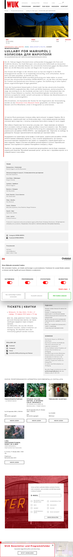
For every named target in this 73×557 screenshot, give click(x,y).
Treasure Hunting (58, 399)
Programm (26, 6)
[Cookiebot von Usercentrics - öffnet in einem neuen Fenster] (63, 259)
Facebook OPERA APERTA (16, 238)
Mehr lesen (14, 420)
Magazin (55, 6)
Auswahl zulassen (36, 295)
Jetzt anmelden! (27, 553)
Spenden (25, 3)
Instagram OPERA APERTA (16, 235)
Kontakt (64, 6)
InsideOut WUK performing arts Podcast (20, 353)
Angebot (36, 6)
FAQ (60, 546)
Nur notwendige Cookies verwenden (13, 296)
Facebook (12, 345)
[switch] (27, 282)
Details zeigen (63, 289)
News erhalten (52, 517)
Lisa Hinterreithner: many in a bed (13, 442)
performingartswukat (52, 371)
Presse (45, 3)
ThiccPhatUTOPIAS (13, 399)
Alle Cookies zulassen (60, 295)
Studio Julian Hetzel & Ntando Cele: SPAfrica (35, 400)
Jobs (53, 3)
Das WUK (46, 6)
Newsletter (35, 3)
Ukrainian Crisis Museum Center (28, 103)
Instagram (12, 348)
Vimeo (11, 350)
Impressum (60, 550)
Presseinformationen (17, 10)
